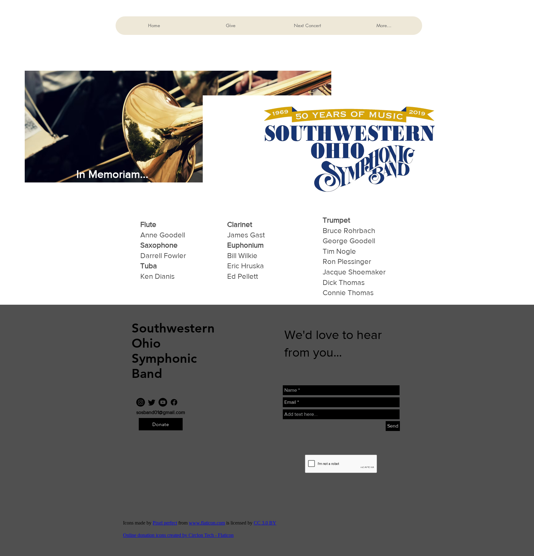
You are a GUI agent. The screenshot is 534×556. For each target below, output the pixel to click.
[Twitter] (151, 402)
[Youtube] (163, 402)
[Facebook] (174, 402)
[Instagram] (140, 402)
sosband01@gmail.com (160, 412)
